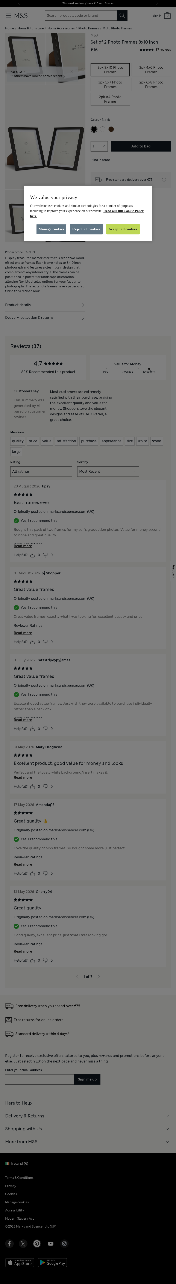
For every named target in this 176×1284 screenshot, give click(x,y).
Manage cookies (51, 229)
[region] (88, 213)
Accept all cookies (123, 229)
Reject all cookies (86, 229)
